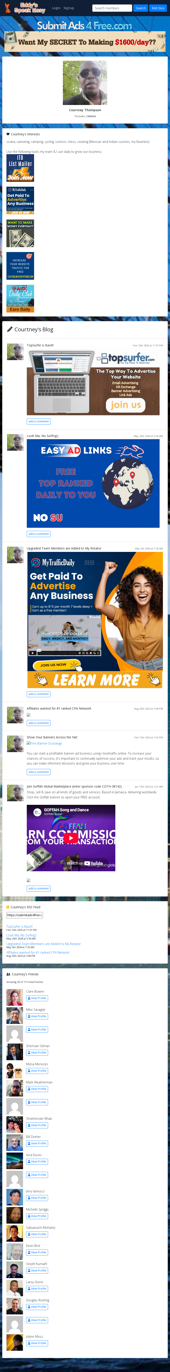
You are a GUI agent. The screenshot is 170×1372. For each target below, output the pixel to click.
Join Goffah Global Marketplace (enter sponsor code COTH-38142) (74, 786)
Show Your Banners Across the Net (52, 737)
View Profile (38, 998)
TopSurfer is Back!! (40, 345)
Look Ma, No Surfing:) (42, 436)
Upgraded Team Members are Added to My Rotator (64, 548)
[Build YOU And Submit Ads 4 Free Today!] (85, 25)
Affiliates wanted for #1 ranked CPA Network (59, 708)
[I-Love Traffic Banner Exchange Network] (44, 743)
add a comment (39, 421)
